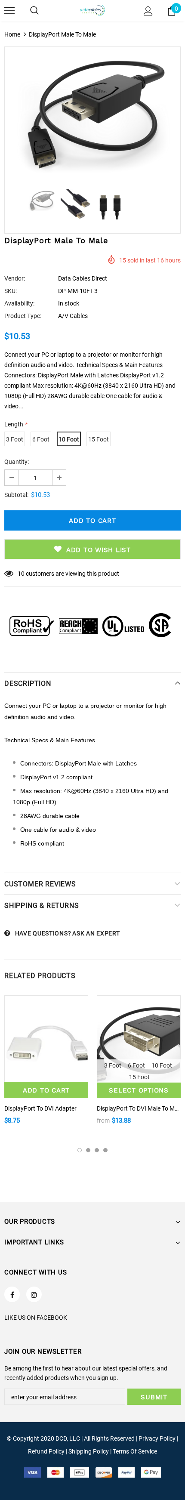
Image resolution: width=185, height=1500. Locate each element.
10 (21, 573)
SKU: (10, 290)
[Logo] (92, 10)
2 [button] (88, 1150)
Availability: (19, 303)
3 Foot (14, 439)
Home (12, 34)
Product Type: (22, 315)
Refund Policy (46, 1451)
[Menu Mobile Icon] (9, 11)
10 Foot (69, 439)
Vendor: (14, 278)
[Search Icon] (34, 10)
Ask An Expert (96, 933)
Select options (139, 1090)
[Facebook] (12, 1294)
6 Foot (40, 439)
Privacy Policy (157, 1438)
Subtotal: (16, 494)
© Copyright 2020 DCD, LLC (43, 1438)
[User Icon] (148, 10)
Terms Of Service (135, 1451)
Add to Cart (46, 1090)
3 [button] (97, 1150)
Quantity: (16, 461)
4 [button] (105, 1150)
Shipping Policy (88, 1451)
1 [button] (79, 1150)
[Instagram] (34, 1294)
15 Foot (98, 439)
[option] (92, 113)
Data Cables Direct (82, 278)
